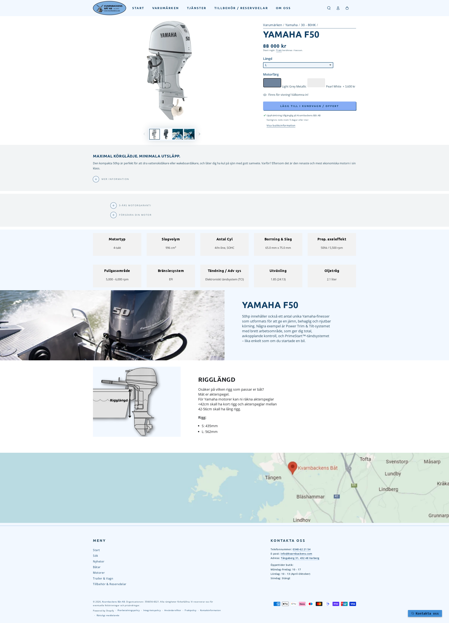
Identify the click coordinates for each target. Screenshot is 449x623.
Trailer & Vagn (103, 578)
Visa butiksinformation (281, 125)
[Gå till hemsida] (109, 8)
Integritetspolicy (152, 610)
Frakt (279, 50)
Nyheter (98, 561)
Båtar (97, 567)
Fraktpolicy (190, 610)
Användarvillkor (172, 610)
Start (96, 550)
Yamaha (292, 25)
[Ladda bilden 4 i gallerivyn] (189, 134)
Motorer (99, 573)
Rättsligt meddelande (108, 615)
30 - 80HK (309, 25)
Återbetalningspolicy (129, 610)
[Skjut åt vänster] (144, 134)
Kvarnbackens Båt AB (113, 601)
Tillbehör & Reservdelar (109, 584)
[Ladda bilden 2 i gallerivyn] (166, 134)
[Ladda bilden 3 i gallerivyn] (177, 134)
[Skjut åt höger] (199, 134)
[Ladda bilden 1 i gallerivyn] (154, 134)
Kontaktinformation (210, 610)
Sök (95, 556)
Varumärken (272, 25)
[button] (328, 8)
